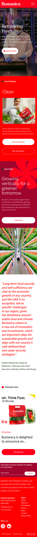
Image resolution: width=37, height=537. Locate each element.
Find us (23, 508)
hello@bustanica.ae (7, 507)
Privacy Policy (26, 516)
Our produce (25, 505)
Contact (24, 513)
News (23, 510)
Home (23, 500)
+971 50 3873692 (6, 510)
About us (24, 503)
